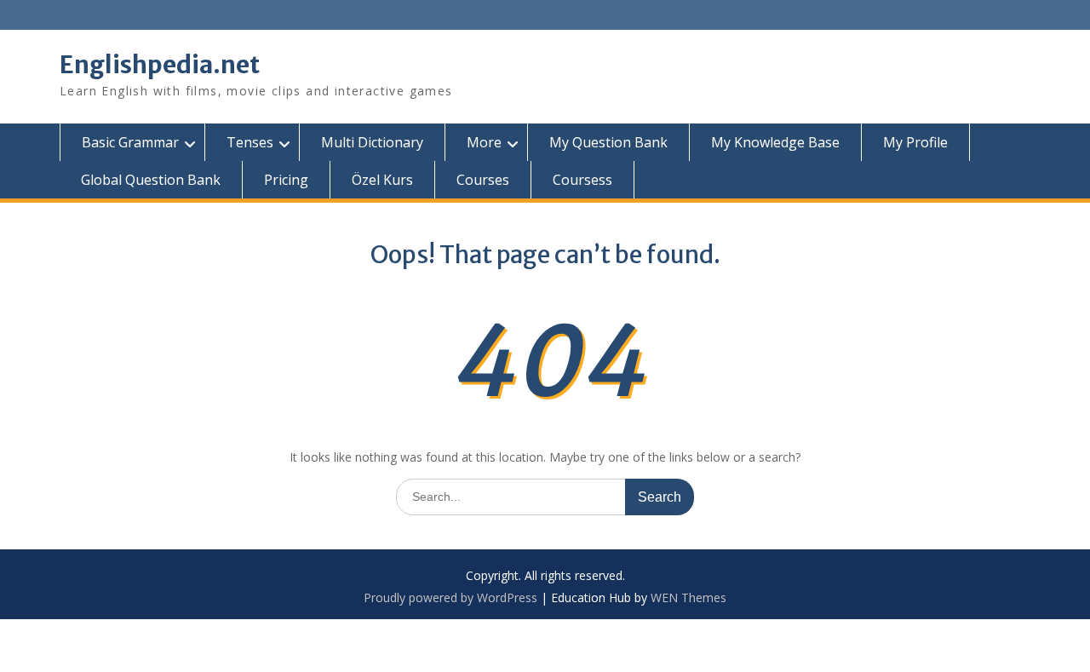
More (484, 142)
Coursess (582, 179)
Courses (482, 179)
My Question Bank (608, 142)
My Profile (915, 142)
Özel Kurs (382, 179)
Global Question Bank (151, 179)
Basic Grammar (130, 142)
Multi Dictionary (372, 142)
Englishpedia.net (160, 64)
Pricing (286, 179)
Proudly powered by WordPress (450, 597)
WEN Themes (688, 597)
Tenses (250, 142)
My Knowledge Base (775, 142)
